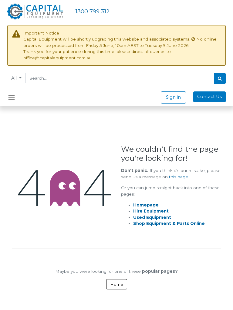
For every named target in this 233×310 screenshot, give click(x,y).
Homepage (146, 205)
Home (116, 284)
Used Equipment (152, 217)
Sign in (173, 97)
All (14, 78)
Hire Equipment (151, 211)
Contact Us (209, 96)
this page (178, 176)
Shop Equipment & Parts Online (169, 223)
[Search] (220, 78)
